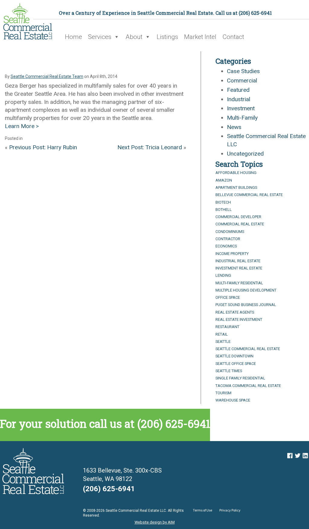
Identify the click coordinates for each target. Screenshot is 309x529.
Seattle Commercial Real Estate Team (47, 76)
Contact (233, 36)
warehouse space (232, 400)
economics (226, 246)
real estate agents (234, 312)
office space (227, 297)
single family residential (240, 378)
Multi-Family (242, 117)
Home (73, 36)
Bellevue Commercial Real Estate (249, 194)
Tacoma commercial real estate (248, 385)
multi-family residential (239, 283)
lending (223, 275)
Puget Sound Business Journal (245, 304)
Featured (238, 89)
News (234, 127)
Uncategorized (245, 153)
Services (99, 36)
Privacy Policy (230, 510)
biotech (223, 202)
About (134, 36)
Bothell (223, 209)
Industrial (238, 99)
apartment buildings (236, 187)
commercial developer (238, 217)
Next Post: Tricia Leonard (149, 147)
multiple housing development (245, 290)
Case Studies (243, 71)
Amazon (223, 180)
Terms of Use (202, 510)
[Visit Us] (289, 455)
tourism (223, 393)
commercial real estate (239, 224)
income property (232, 253)
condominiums (229, 231)
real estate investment (238, 319)
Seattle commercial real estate (247, 349)
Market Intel (200, 36)
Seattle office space (235, 363)
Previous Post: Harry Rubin (43, 147)
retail (221, 334)
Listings (167, 36)
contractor (227, 239)
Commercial (242, 80)
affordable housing (235, 172)
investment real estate (238, 268)
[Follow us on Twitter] (297, 455)
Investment (241, 108)
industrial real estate (237, 261)
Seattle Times (228, 371)
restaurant (227, 326)
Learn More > (22, 126)
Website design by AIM (155, 522)
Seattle (223, 341)
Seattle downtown (234, 356)
